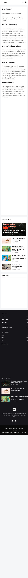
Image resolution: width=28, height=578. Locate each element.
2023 (14, 335)
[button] (2, 2)
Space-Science (14, 325)
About (10, 428)
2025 (14, 340)
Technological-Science (14, 327)
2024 (14, 337)
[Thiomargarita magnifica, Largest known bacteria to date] (5, 383)
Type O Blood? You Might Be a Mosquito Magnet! (18, 239)
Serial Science (14, 432)
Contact (15, 428)
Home (6, 428)
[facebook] (12, 421)
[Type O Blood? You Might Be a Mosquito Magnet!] (6, 241)
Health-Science (14, 319)
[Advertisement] (14, 157)
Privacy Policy (14, 430)
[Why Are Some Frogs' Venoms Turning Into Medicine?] (6, 267)
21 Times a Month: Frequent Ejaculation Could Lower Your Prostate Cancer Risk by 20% (19, 257)
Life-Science (14, 322)
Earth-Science (14, 317)
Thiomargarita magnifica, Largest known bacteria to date (19, 382)
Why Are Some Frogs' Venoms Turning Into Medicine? (17, 266)
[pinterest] (15, 421)
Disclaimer (21, 428)
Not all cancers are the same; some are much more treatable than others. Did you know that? (18, 248)
